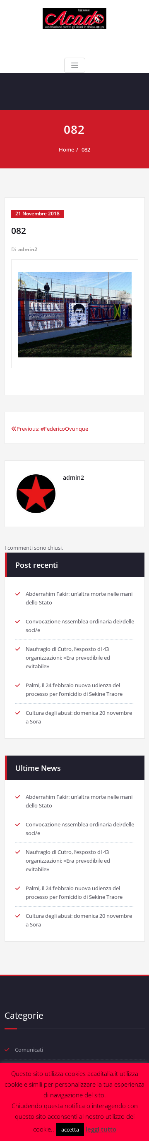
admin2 (27, 249)
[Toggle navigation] (74, 65)
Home (66, 149)
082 (86, 149)
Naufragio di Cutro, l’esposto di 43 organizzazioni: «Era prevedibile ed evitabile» (68, 657)
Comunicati (29, 1049)
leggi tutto (101, 1129)
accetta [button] (70, 1129)
